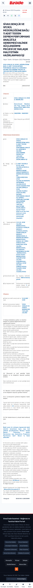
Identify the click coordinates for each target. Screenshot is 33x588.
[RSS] (16, 569)
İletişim (25, 560)
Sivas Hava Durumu (9, 553)
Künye (17, 560)
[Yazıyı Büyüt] (4, 15)
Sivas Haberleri (23, 542)
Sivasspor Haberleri (11, 545)
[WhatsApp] (11, 15)
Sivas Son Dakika (11, 542)
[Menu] (30, 3)
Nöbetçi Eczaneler (23, 553)
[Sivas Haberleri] (17, 3)
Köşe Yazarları (24, 549)
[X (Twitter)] (15, 15)
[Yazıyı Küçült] (8, 15)
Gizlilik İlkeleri (11, 564)
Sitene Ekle (22, 564)
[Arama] (3, 3)
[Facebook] (19, 15)
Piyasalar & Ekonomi (11, 549)
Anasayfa (9, 560)
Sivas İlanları (24, 545)
